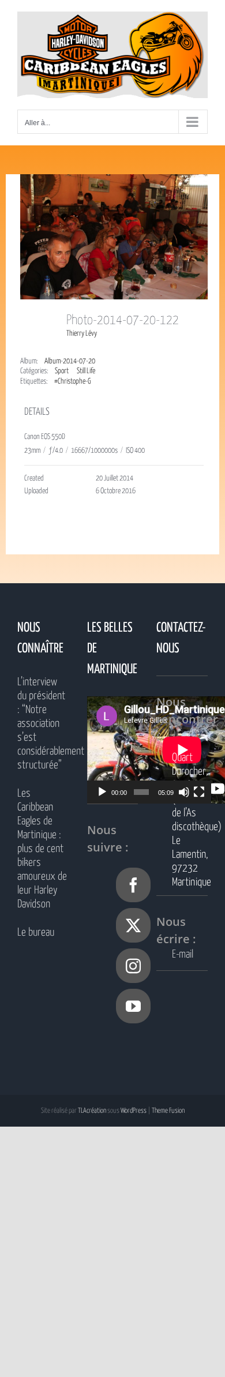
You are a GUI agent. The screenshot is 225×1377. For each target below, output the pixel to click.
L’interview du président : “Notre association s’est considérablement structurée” (43, 724)
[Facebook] (133, 885)
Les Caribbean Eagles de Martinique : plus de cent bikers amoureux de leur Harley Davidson (42, 849)
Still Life (86, 371)
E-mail (182, 954)
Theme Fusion (168, 1111)
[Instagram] (133, 965)
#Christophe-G (72, 381)
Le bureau (35, 932)
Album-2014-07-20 (69, 361)
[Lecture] (102, 792)
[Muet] (184, 792)
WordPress (134, 1111)
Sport (62, 371)
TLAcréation (92, 1111)
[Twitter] (133, 925)
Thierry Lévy (81, 333)
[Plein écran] (199, 792)
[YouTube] (133, 1006)
